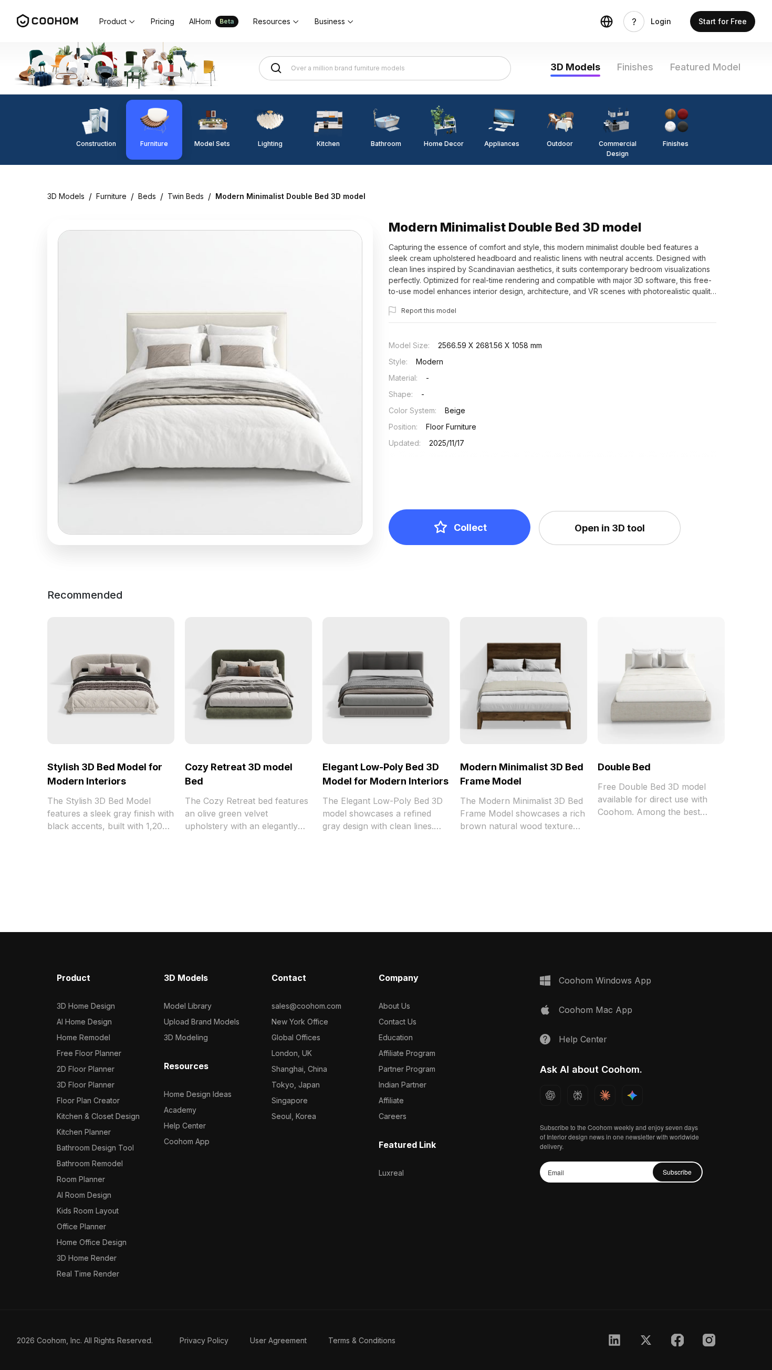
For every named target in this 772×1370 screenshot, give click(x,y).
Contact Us (397, 1021)
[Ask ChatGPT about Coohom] (550, 1095)
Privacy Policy (204, 1340)
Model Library (188, 1005)
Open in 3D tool (610, 528)
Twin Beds (186, 196)
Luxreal (391, 1172)
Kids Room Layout (88, 1210)
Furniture (111, 196)
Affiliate (391, 1100)
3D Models (575, 66)
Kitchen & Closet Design (98, 1116)
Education (396, 1037)
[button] (117, 21)
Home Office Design (92, 1242)
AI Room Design (84, 1194)
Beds (147, 196)
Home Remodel (83, 1037)
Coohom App (187, 1141)
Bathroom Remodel (90, 1163)
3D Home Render (87, 1257)
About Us (394, 1005)
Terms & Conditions (361, 1340)
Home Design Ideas (198, 1094)
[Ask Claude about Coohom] (604, 1095)
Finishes (635, 66)
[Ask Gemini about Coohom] (632, 1095)
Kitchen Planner (84, 1131)
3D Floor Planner (85, 1084)
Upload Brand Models (201, 1021)
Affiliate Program (407, 1053)
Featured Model (705, 66)
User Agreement (278, 1340)
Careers (392, 1116)
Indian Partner (402, 1084)
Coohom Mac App (595, 1010)
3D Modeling (186, 1037)
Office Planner (81, 1226)
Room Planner (81, 1179)
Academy (180, 1109)
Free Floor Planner (89, 1053)
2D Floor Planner (85, 1068)
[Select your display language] (606, 21)
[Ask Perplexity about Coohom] (577, 1095)
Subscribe (677, 1171)
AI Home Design (84, 1021)
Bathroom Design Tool (95, 1147)
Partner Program (407, 1068)
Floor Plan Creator (88, 1100)
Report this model (428, 311)
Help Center (185, 1125)
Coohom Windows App (605, 980)
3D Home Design (86, 1005)
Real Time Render (88, 1273)
